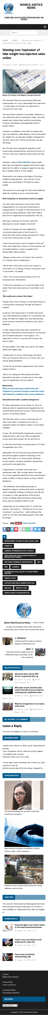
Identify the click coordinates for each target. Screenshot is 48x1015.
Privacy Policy (8, 982)
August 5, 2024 (11, 64)
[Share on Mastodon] (31, 529)
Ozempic (15, 567)
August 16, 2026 (24, 945)
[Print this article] (24, 529)
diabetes (8, 546)
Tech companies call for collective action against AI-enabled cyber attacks (23, 752)
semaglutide (10, 578)
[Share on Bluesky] (39, 529)
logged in (17, 731)
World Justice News (30, 64)
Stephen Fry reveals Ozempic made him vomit (23, 391)
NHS (38, 562)
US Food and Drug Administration (19, 583)
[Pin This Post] (16, 529)
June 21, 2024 (22, 695)
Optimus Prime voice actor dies (16, 756)
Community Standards (11, 992)
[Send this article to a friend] (20, 529)
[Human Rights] (8, 927)
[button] (44, 27)
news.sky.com (29, 523)
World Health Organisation (16, 593)
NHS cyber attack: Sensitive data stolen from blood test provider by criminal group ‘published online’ (29, 690)
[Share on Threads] (43, 529)
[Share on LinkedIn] (12, 529)
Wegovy (7, 588)
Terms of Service (9, 984)
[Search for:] (24, 32)
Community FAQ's (9, 990)
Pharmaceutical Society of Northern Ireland (21, 573)
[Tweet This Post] (8, 529)
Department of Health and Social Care (21, 541)
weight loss (21, 588)
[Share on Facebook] (4, 529)
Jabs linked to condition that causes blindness (23, 394)
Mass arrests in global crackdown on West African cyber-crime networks (22, 850)
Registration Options (11, 977)
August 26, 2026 (24, 930)
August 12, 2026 (24, 959)
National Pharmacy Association (18, 562)
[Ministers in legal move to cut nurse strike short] (8, 706)
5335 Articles (38, 622)
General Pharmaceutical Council (19, 551)
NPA (6, 567)
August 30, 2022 (24, 679)
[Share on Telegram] (35, 529)
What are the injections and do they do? (21, 388)
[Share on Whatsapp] (28, 529)
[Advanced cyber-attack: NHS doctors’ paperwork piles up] (8, 676)
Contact (6, 974)
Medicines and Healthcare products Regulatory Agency (20, 556)
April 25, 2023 (22, 709)
